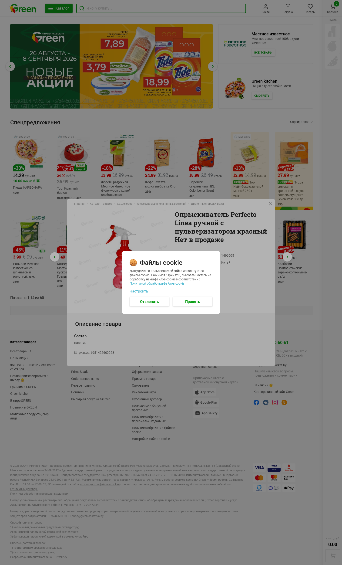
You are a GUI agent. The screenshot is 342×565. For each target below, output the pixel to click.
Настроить (139, 291)
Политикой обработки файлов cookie (157, 283)
